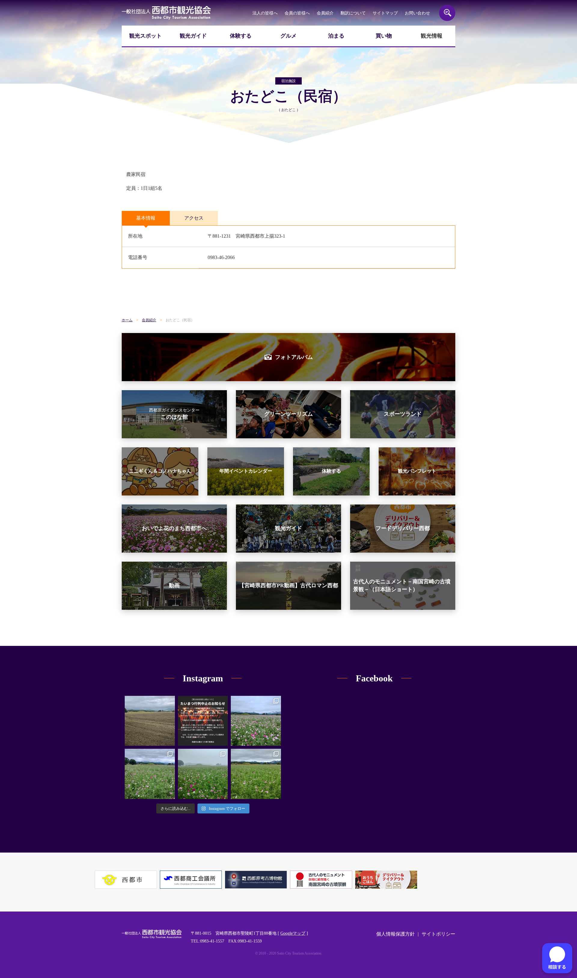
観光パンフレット (417, 471)
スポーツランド (403, 414)
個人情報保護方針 (395, 933)
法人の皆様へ (265, 13)
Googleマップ (292, 933)
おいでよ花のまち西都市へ (174, 528)
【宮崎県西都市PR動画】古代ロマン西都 (288, 585)
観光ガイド (193, 36)
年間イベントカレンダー (245, 471)
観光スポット (145, 36)
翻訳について (353, 13)
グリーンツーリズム (288, 414)
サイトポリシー (438, 933)
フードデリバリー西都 (403, 528)
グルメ (288, 36)
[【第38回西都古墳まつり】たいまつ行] (203, 721)
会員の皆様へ (297, 13)
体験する (241, 36)
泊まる (336, 36)
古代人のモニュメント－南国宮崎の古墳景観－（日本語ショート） (401, 585)
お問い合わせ (417, 13)
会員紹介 (325, 13)
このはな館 (174, 414)
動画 (174, 585)
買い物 (384, 36)
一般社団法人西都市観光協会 (166, 13)
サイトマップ (385, 13)
